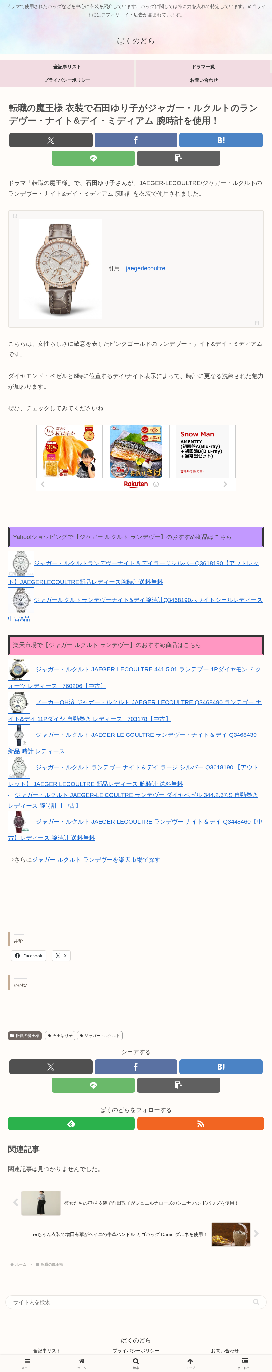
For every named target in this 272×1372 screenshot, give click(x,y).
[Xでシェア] (51, 140)
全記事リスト (47, 1350)
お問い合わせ (225, 1350)
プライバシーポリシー (136, 1350)
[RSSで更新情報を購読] (200, 1123)
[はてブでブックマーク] (221, 140)
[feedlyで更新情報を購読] (71, 1123)
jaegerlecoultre (145, 268)
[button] (178, 158)
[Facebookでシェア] (136, 140)
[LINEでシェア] (93, 158)
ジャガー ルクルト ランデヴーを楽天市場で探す (96, 859)
